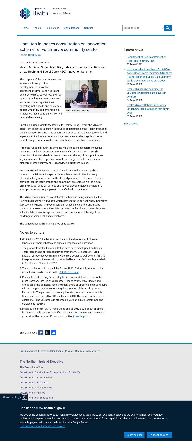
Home (25, 27)
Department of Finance (32, 392)
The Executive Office (31, 367)
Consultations (72, 27)
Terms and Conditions (51, 351)
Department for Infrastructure (36, 397)
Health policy (34, 55)
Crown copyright (28, 351)
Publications (52, 27)
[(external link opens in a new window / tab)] (40, 332)
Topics (37, 27)
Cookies (79, 351)
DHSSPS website (69, 272)
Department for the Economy (36, 387)
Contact (88, 27)
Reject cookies (134, 434)
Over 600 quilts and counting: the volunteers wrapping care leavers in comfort (146, 93)
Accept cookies (159, 434)
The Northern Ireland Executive (41, 361)
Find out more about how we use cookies (42, 426)
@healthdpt (80, 316)
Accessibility (93, 351)
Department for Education (34, 382)
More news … (131, 123)
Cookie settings (12, 397)
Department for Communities (36, 377)
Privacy (69, 351)
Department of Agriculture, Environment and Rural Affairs (51, 372)
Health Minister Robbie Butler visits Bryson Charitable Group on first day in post (148, 109)
